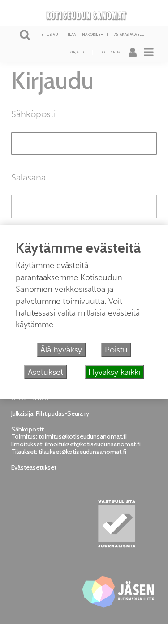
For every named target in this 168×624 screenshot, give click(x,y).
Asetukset (45, 372)
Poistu (116, 350)
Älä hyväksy (61, 350)
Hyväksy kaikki (114, 372)
